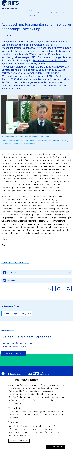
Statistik (15, 423)
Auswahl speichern (19, 441)
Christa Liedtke (50, 73)
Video (4, 245)
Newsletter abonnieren (13, 354)
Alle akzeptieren (55, 446)
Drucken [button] (68, 288)
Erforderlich (16, 408)
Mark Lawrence (37, 76)
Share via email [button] (49, 288)
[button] (58, 288)
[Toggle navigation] (68, 2)
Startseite (29, 10)
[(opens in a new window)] (39, 374)
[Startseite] (10, 3)
